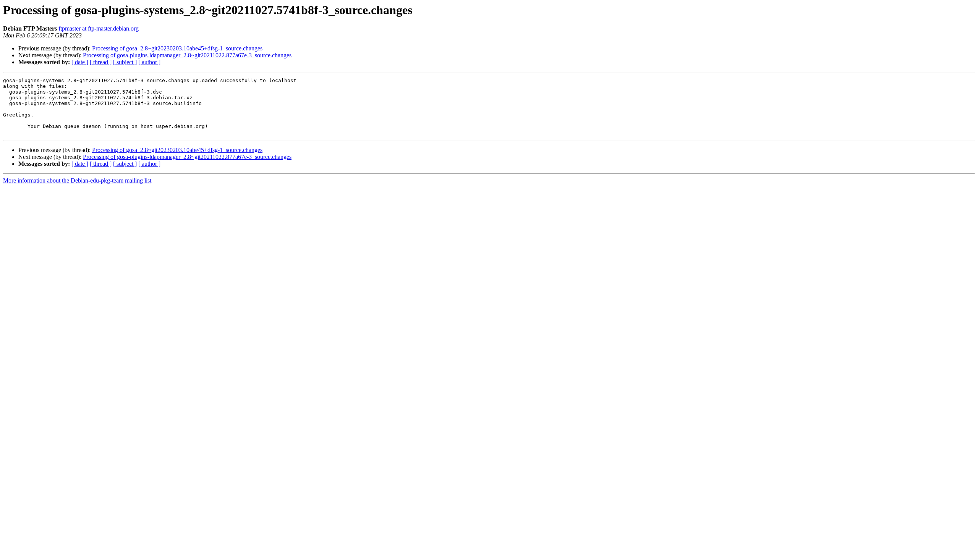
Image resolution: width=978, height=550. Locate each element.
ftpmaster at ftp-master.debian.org (98, 28)
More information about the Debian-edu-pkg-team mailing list (77, 180)
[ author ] (149, 62)
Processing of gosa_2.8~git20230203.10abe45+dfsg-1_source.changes (177, 48)
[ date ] (79, 62)
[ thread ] (101, 62)
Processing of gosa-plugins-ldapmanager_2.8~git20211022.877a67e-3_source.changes (187, 55)
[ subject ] (125, 62)
